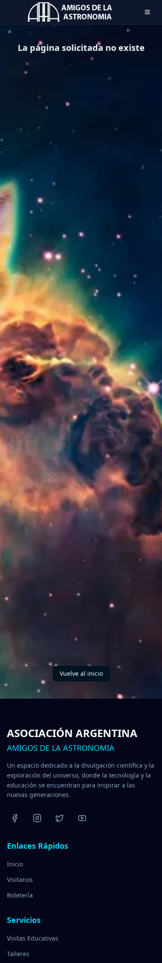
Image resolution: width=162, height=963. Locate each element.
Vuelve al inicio (81, 673)
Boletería (20, 895)
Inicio (15, 864)
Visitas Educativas (32, 938)
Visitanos (20, 879)
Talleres (18, 954)
